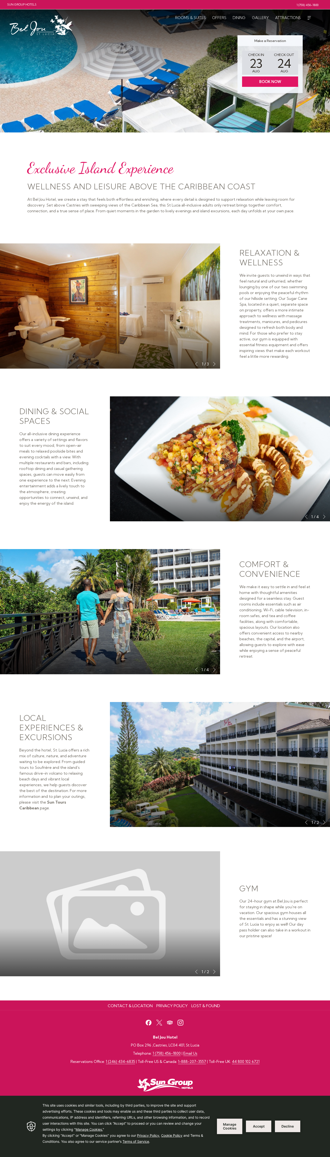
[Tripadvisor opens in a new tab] (170, 1021)
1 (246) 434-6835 (120, 1061)
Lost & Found (205, 1005)
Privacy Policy (172, 1005)
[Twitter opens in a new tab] (159, 1021)
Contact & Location (130, 1005)
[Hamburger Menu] (309, 17)
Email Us (190, 1053)
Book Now (270, 81)
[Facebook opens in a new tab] (148, 1021)
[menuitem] (190, 17)
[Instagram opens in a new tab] (180, 1021)
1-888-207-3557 (192, 1061)
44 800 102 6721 (245, 1061)
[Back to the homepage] (42, 24)
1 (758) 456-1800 (167, 1053)
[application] (165, 1126)
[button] (256, 63)
